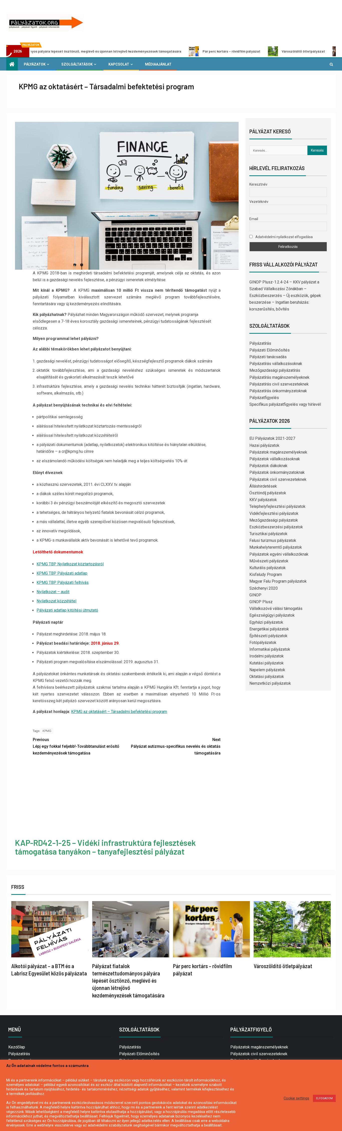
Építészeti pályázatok (268, 635)
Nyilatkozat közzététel (56, 601)
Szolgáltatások (77, 64)
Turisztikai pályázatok (268, 533)
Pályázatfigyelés (264, 397)
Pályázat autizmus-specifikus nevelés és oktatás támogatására (176, 746)
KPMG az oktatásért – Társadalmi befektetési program (119, 711)
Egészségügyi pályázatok (272, 615)
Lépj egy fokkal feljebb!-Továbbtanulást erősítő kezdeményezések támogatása (76, 746)
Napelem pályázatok (267, 669)
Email (253, 219)
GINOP (255, 595)
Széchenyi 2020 (263, 588)
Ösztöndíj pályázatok (267, 493)
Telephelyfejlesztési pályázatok (277, 506)
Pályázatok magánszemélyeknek (278, 452)
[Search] (331, 64)
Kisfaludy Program (265, 574)
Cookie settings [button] (296, 1098)
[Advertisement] (127, 798)
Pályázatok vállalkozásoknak (274, 459)
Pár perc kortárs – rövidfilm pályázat (192, 51)
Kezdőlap (16, 1047)
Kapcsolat (118, 64)
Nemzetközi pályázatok (270, 683)
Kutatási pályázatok (266, 663)
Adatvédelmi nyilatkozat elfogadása (284, 237)
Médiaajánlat (158, 64)
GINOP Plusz (261, 601)
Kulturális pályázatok (267, 567)
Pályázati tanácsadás (268, 356)
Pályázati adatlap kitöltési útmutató (67, 610)
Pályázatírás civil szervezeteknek (279, 384)
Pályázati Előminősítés (269, 350)
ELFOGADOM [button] (324, 1098)
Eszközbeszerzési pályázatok (276, 527)
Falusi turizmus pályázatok (272, 540)
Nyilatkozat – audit (53, 591)
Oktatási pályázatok (266, 676)
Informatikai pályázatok (269, 649)
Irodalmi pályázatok (266, 656)
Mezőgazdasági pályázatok (273, 520)
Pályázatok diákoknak (268, 465)
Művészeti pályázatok (268, 561)
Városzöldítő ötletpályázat (263, 51)
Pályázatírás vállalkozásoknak (275, 363)
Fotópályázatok (262, 642)
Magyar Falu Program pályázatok (278, 581)
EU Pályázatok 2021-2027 (272, 438)
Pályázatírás (260, 343)
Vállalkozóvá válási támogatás (275, 608)
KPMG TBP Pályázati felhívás (63, 582)
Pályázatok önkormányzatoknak (277, 472)
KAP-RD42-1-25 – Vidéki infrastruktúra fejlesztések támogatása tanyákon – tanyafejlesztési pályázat (105, 847)
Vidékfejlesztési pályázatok (273, 513)
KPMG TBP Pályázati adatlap (62, 573)
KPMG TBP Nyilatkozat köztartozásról (70, 564)
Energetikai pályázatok (269, 629)
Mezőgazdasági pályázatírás (274, 370)
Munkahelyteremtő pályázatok (275, 547)
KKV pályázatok (263, 499)
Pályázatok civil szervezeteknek (277, 479)
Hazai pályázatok (264, 445)
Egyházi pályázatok (266, 622)
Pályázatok (35, 64)
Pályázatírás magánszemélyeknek (279, 377)
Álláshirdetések (263, 486)
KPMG (47, 731)
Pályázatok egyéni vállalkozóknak (278, 554)
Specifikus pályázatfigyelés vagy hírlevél (285, 404)
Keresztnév (258, 184)
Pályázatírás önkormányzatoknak (278, 391)
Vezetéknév (258, 202)
